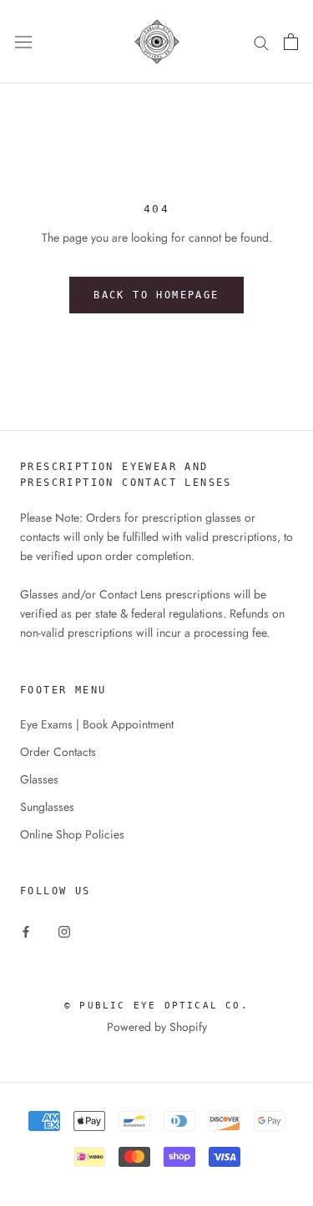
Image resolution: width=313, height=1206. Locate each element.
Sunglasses (47, 806)
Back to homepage (156, 295)
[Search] (261, 41)
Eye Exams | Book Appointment (97, 724)
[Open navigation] (23, 41)
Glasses (39, 779)
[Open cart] (291, 41)
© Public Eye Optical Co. (156, 1005)
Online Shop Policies (72, 834)
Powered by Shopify (157, 1026)
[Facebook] (26, 931)
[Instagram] (64, 931)
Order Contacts (58, 751)
